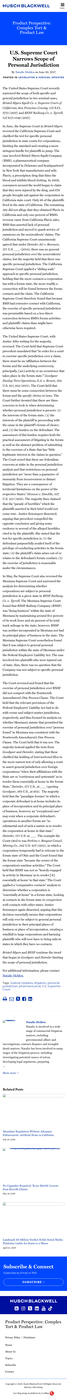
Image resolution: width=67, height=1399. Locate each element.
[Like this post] (24, 999)
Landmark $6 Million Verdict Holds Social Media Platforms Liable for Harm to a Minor (33, 1241)
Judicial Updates (21, 983)
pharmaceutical (30, 986)
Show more (10, 1073)
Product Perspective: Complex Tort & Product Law (32, 27)
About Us (10, 1351)
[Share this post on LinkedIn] (30, 999)
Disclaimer (29, 1337)
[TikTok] (50, 1308)
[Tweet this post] (18, 999)
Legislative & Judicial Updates (41, 77)
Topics (9, 1358)
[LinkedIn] (37, 1308)
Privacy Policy (12, 1337)
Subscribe (10, 1365)
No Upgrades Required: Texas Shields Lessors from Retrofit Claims (30, 1187)
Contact (9, 1371)
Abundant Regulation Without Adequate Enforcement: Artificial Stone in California (28, 1133)
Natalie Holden (24, 72)
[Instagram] (23, 1308)
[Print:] (5, 998)
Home (8, 1345)
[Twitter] (30, 1308)
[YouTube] (44, 1308)
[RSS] (17, 1308)
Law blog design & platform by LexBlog (31, 1393)
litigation (40, 983)
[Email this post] (11, 999)
